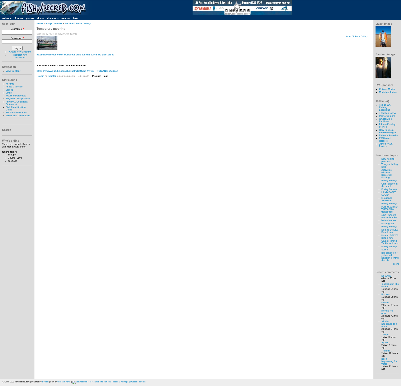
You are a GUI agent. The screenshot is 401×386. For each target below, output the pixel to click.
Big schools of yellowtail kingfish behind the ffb (390, 256)
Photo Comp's (387, 116)
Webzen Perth (64, 382)
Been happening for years (389, 361)
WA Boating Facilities (385, 120)
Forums (10, 83)
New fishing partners (388, 160)
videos (40, 18)
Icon (106, 76)
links (75, 18)
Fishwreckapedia (388, 135)
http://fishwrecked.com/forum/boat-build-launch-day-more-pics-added (75, 54)
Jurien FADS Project (386, 144)
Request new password (20, 56)
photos (30, 18)
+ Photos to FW (387, 113)
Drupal (45, 382)
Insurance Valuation (386, 199)
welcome (7, 18)
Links (9, 92)
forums (19, 18)
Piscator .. (386, 294)
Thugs (384, 334)
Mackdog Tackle (388, 92)
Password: (17, 38)
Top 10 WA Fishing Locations (385, 107)
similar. (385, 302)
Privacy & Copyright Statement (17, 102)
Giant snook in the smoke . (389, 184)
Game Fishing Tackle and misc (390, 242)
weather (65, 18)
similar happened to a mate (389, 324)
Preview (96, 76)
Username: (17, 29)
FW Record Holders (16, 112)
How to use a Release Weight (387, 131)
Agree (384, 342)
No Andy (386, 275)
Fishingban (387, 223)
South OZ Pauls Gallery (78, 23)
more (396, 264)
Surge (384, 249)
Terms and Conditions (18, 115)
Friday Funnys (389, 180)
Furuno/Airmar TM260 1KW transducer (389, 209)
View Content (13, 71)
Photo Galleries (14, 86)
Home (40, 23)
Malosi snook (388, 220)
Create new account (20, 51)
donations (52, 18)
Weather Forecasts (16, 95)
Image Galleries (54, 23)
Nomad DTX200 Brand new (389, 230)
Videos (9, 89)
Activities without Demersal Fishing (386, 174)
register (52, 76)
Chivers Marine (387, 89)
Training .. (386, 350)
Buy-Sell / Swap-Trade (18, 98)
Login (41, 76)
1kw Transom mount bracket (389, 216)
